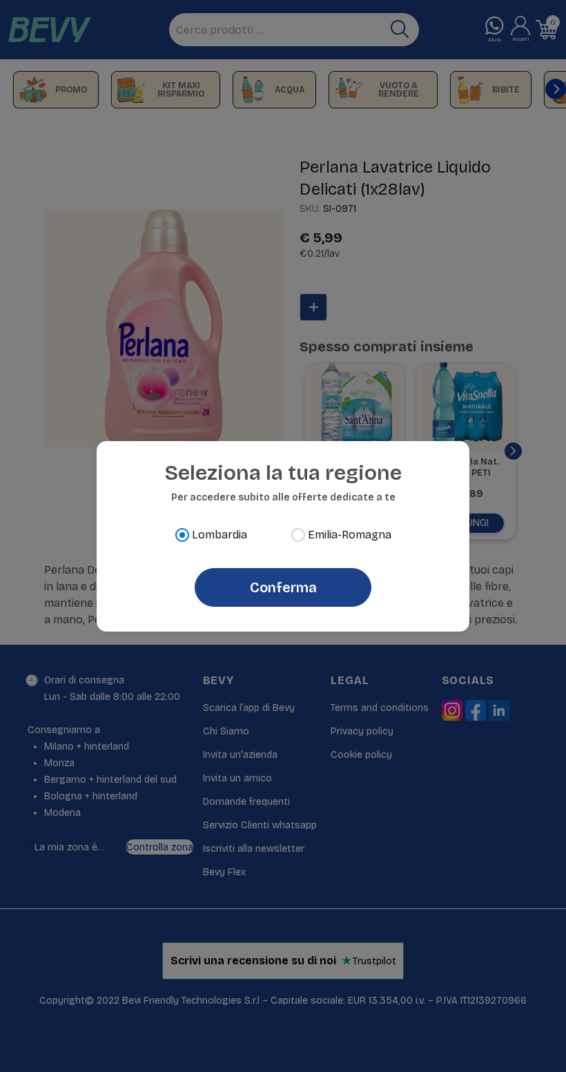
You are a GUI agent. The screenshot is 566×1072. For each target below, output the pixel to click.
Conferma (283, 587)
